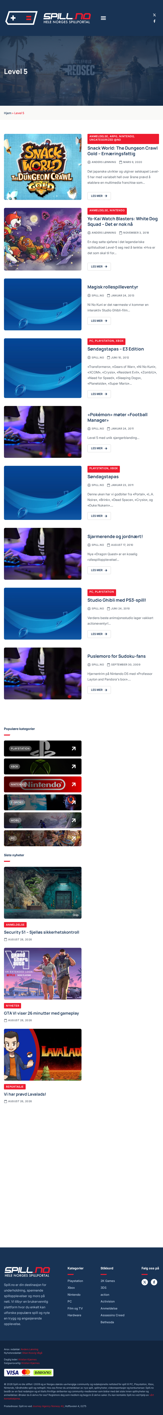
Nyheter (12, 1005)
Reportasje (15, 1086)
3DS (104, 1288)
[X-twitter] (154, 15)
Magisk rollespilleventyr (112, 286)
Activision (108, 1301)
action (105, 1295)
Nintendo (126, 136)
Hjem (7, 113)
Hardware (74, 1315)
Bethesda (107, 1322)
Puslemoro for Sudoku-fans (116, 656)
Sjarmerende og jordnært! (115, 536)
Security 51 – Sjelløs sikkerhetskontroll (41, 932)
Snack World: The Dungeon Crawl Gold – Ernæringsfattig (122, 150)
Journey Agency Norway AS (48, 1406)
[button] (103, 18)
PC (91, 341)
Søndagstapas (103, 476)
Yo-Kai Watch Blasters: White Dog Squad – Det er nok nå (122, 221)
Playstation (104, 341)
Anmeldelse (98, 136)
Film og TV (75, 1308)
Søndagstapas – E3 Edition (115, 348)
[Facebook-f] (154, 21)
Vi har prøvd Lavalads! (25, 1094)
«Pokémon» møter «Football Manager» (117, 417)
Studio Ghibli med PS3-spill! (116, 599)
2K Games (108, 1281)
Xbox (119, 341)
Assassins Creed (112, 1315)
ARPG (113, 136)
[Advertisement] (43, 1138)
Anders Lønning (29, 1349)
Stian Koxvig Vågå (32, 1353)
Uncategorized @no (105, 139)
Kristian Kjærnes (27, 1359)
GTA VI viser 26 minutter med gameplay (41, 1013)
